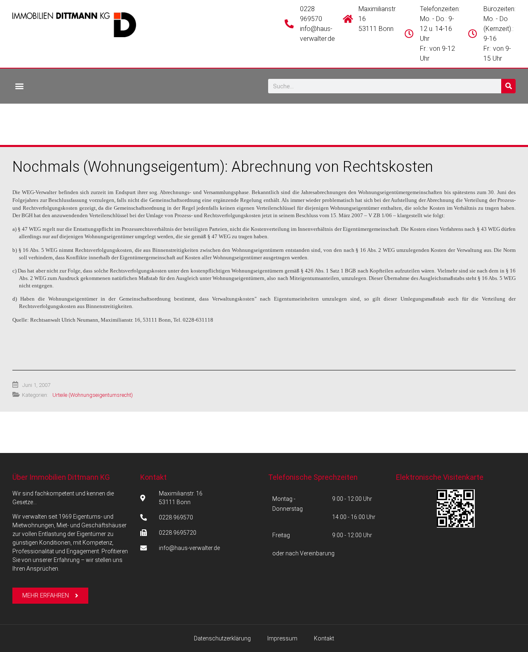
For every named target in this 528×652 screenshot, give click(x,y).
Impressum (282, 638)
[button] (19, 85)
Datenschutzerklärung (222, 638)
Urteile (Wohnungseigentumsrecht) (92, 395)
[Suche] (508, 86)
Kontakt (153, 477)
